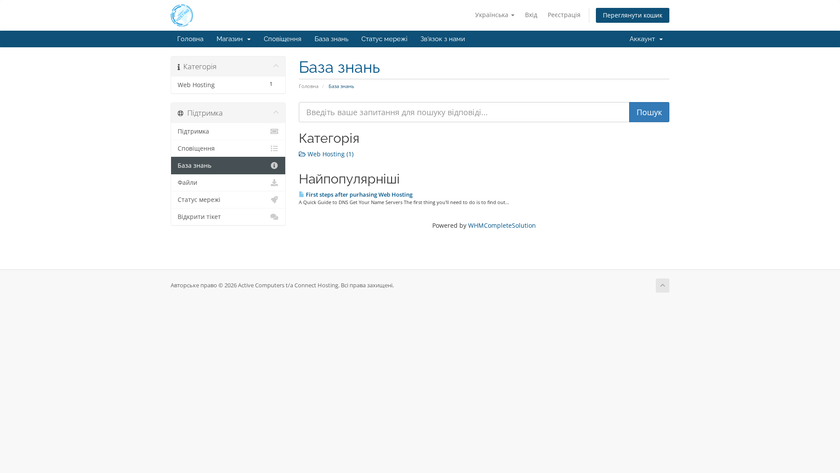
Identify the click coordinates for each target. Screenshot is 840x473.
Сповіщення (282, 39)
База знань (331, 39)
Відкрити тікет (199, 217)
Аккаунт (644, 39)
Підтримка (193, 131)
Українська (492, 15)
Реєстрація (564, 15)
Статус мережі (384, 39)
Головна (190, 39)
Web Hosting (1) (330, 154)
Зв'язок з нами (442, 39)
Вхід (531, 15)
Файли (187, 183)
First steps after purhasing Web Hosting (358, 194)
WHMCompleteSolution (502, 225)
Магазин (231, 39)
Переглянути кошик (632, 15)
